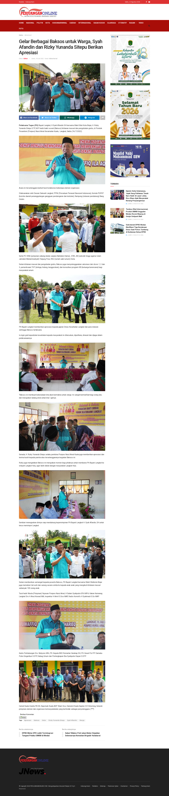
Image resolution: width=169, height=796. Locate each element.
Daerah (73, 23)
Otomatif (122, 23)
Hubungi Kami (30, 2)
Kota (48, 23)
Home (21, 23)
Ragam (132, 23)
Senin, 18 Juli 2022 (38, 58)
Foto (21, 29)
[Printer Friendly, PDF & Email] (23, 717)
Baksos (36, 720)
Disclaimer (124, 786)
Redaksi (21, 2)
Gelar (44, 720)
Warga (82, 720)
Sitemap (103, 786)
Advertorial (28, 35)
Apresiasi (27, 720)
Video (141, 23)
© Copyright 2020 (24, 786)
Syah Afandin (72, 720)
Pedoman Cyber (113, 786)
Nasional (30, 23)
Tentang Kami (145, 786)
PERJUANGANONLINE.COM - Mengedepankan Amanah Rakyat (49, 786)
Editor (26, 58)
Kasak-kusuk (99, 23)
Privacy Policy (134, 786)
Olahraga (111, 23)
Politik (40, 23)
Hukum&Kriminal (59, 23)
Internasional (84, 23)
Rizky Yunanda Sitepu (57, 720)
